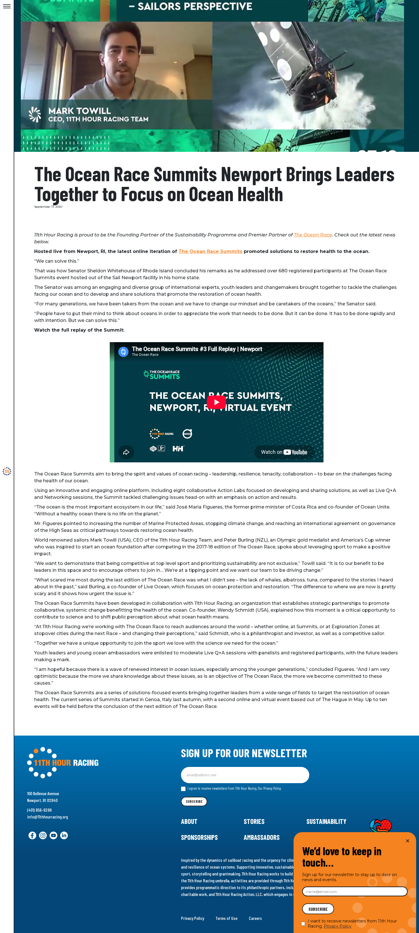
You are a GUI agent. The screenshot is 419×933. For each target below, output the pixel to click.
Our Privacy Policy (269, 788)
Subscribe (194, 801)
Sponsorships (199, 837)
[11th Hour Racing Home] (86, 763)
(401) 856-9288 (39, 809)
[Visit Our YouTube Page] (53, 835)
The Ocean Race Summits (210, 251)
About (189, 821)
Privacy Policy (192, 918)
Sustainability (326, 821)
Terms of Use (226, 918)
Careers (255, 918)
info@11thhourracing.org (47, 816)
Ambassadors (262, 837)
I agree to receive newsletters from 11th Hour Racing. (234, 788)
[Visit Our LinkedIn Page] (64, 835)
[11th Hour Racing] (7, 471)
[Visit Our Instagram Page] (43, 835)
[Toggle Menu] (7, 6)
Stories (254, 821)
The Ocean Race (313, 235)
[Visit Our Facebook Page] (32, 835)
